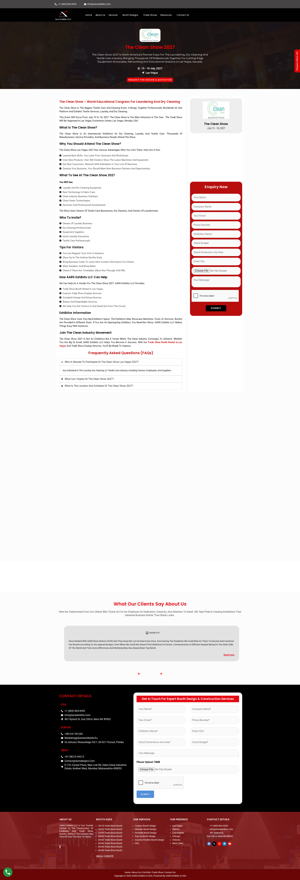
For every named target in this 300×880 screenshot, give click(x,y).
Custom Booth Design (145, 825)
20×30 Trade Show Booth (110, 840)
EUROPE (109, 856)
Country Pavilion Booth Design (149, 840)
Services (113, 15)
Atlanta (176, 829)
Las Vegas (177, 825)
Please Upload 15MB (148, 762)
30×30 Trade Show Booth (110, 846)
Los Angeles (178, 833)
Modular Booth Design (145, 829)
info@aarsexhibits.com (98, 4)
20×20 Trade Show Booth (110, 836)
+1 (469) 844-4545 (67, 4)
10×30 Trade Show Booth (110, 833)
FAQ (137, 843)
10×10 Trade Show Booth (110, 825)
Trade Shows (150, 15)
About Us (100, 15)
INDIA (99, 856)
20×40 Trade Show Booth (110, 843)
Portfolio (146, 872)
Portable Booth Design (146, 833)
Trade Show (157, 872)
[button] (114, 15)
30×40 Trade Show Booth (110, 850)
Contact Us (183, 15)
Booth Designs (130, 15)
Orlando (176, 840)
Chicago (176, 836)
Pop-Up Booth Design (145, 836)
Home (88, 15)
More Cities (177, 843)
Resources (166, 15)
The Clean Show (216, 124)
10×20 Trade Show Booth (110, 829)
